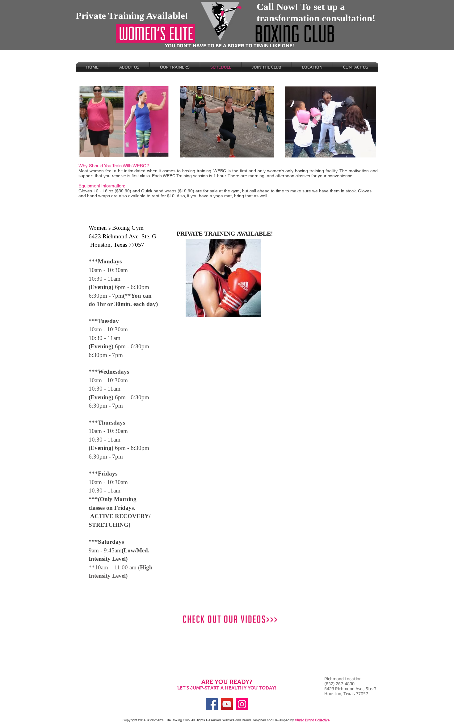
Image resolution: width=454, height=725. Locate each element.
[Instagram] (242, 704)
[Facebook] (212, 704)
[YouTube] (227, 704)
